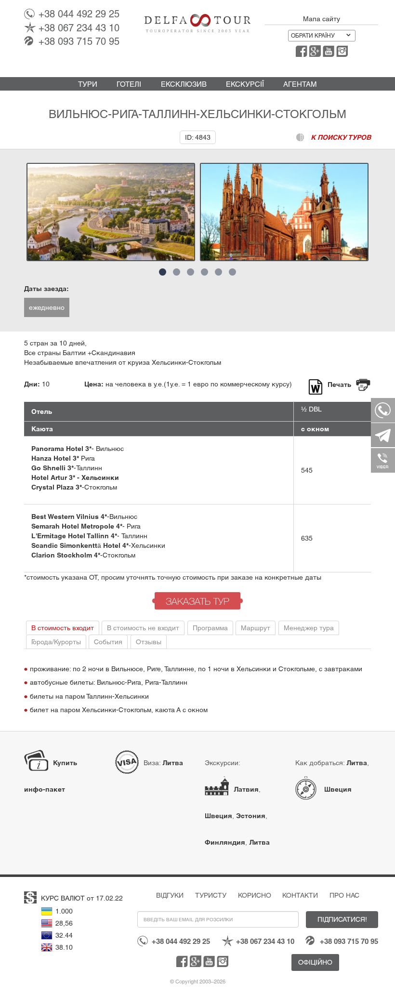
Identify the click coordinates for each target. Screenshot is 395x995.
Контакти (300, 895)
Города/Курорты (56, 642)
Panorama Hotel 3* (61, 448)
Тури (87, 84)
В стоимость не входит (143, 628)
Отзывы (148, 642)
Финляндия (225, 842)
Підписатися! (342, 919)
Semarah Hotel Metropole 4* (76, 526)
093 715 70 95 (79, 41)
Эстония (250, 816)
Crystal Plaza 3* (56, 487)
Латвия (246, 789)
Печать (339, 384)
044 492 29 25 (79, 14)
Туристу (210, 895)
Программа (210, 628)
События (108, 642)
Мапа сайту (321, 19)
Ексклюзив (184, 84)
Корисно (254, 895)
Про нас (344, 895)
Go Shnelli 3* (52, 468)
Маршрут (255, 628)
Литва (172, 763)
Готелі (129, 84)
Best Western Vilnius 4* (69, 516)
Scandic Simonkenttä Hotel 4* (80, 545)
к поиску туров (341, 137)
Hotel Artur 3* (53, 477)
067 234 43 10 (79, 28)
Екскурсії (245, 84)
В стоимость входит (62, 628)
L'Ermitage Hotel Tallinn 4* (74, 536)
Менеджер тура (309, 628)
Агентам (300, 84)
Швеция (218, 816)
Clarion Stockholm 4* (65, 555)
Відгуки (170, 895)
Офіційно (315, 962)
